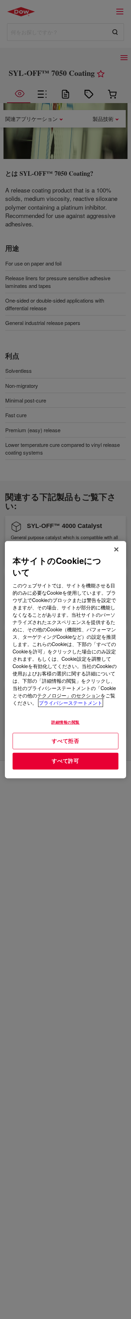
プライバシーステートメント (70, 702)
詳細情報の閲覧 (65, 722)
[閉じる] (116, 549)
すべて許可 (65, 761)
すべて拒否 (65, 741)
